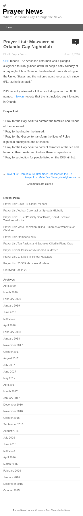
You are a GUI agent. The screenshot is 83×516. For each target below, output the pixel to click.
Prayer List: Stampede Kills (19, 237)
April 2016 (9, 457)
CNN (6, 60)
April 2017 (9, 384)
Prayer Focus (19, 54)
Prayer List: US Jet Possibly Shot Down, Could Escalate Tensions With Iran (36, 219)
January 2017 (11, 398)
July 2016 (9, 437)
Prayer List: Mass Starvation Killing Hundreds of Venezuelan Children (39, 229)
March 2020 (10, 292)
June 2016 (9, 444)
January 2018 (11, 338)
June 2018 (9, 312)
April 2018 (9, 325)
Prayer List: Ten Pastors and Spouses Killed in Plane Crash (38, 243)
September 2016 (13, 424)
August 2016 (11, 431)
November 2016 (13, 411)
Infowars (19, 96)
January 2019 (11, 305)
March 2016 (10, 464)
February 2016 (12, 470)
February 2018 (12, 332)
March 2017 (10, 391)
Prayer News (23, 11)
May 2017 (9, 378)
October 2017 (11, 351)
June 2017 (9, 371)
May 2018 (9, 318)
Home (8, 27)
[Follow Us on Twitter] (6, 5)
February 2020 (12, 299)
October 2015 (11, 490)
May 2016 (9, 450)
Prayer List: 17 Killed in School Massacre (27, 256)
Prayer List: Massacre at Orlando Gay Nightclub (29, 44)
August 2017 (11, 358)
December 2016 (13, 404)
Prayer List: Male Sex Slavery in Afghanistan (51, 177)
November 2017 (13, 345)
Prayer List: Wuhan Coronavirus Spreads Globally (33, 210)
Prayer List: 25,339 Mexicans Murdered (26, 263)
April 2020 (9, 285)
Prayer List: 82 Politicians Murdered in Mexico (30, 250)
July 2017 (9, 365)
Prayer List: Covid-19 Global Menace (25, 204)
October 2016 (11, 417)
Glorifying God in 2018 (16, 270)
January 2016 (11, 477)
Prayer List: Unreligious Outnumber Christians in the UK (39, 174)
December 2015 (13, 483)
